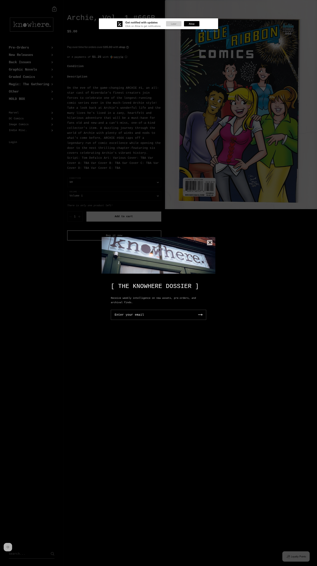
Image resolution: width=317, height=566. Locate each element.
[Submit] (200, 315)
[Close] (209, 243)
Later (173, 23)
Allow (191, 23)
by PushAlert (211, 31)
